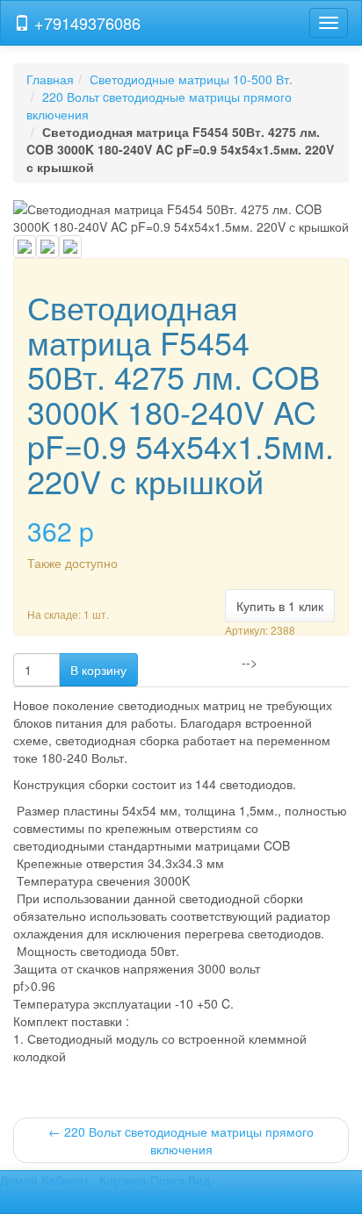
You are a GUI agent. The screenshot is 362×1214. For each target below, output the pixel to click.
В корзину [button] (98, 670)
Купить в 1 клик (279, 605)
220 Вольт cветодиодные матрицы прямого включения (181, 1140)
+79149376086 (85, 22)
